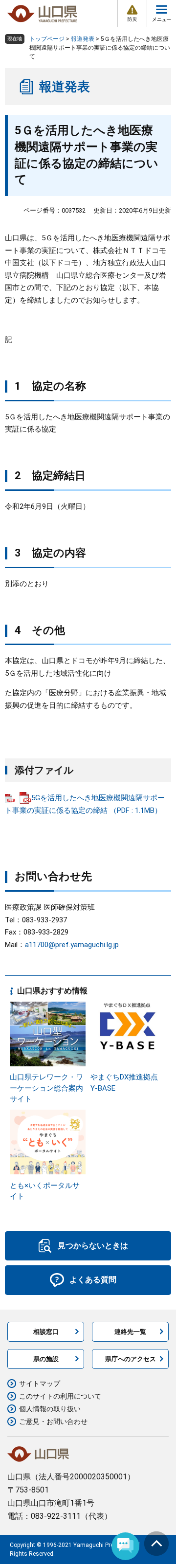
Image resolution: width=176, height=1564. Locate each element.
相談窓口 (46, 1331)
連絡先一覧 (130, 1331)
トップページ (47, 39)
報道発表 (82, 39)
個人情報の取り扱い (50, 1409)
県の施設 (46, 1359)
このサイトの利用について (60, 1396)
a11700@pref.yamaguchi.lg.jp (72, 944)
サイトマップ (39, 1383)
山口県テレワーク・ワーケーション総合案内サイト (46, 1088)
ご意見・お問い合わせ (53, 1421)
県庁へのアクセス (130, 1359)
